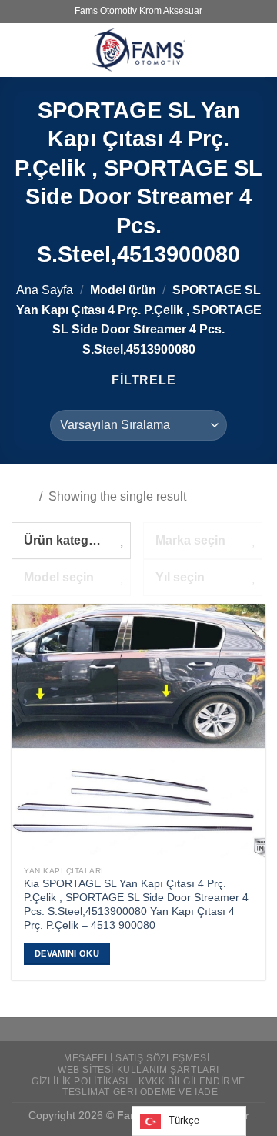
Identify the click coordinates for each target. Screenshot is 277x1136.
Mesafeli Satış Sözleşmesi (136, 1058)
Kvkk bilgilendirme (191, 1081)
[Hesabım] (257, 50)
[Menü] (21, 50)
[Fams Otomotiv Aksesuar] (138, 50)
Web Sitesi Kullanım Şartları (138, 1069)
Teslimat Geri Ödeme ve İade (140, 1092)
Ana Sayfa (44, 290)
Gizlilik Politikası (80, 1081)
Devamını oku (67, 953)
